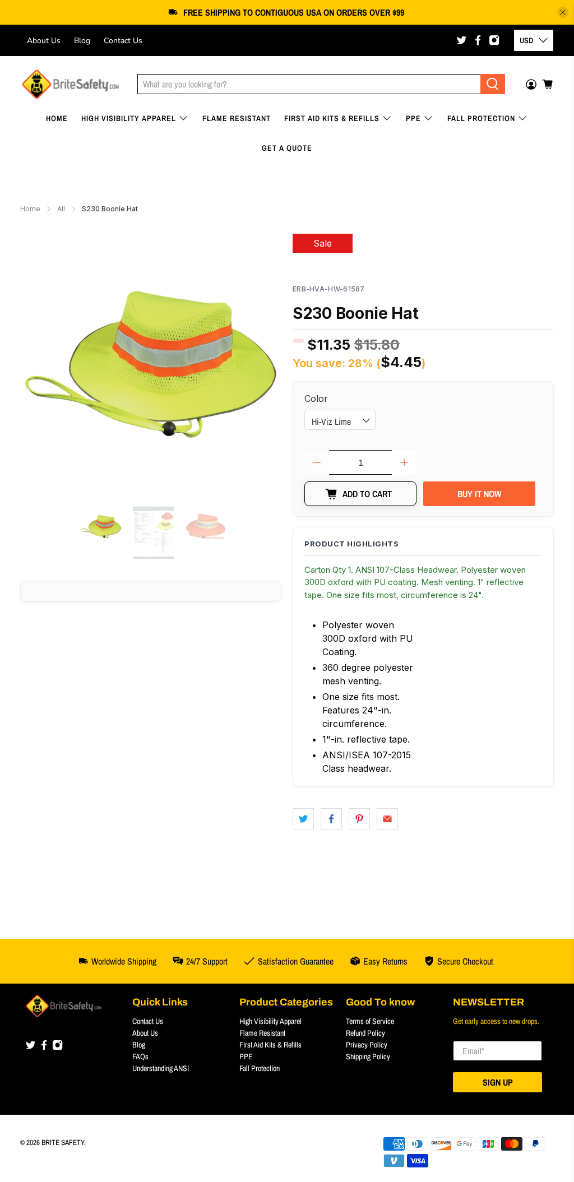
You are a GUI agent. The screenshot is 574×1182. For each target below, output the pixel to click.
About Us (44, 40)
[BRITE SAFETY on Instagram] (494, 40)
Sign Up (498, 1082)
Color (316, 398)
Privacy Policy (366, 1045)
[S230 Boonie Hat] (150, 364)
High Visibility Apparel (128, 118)
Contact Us (123, 40)
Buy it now (479, 494)
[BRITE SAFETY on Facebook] (478, 40)
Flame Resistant (236, 118)
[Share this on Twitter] (303, 818)
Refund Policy (365, 1033)
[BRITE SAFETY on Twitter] (461, 40)
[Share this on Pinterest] (359, 818)
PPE (413, 118)
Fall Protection (481, 118)
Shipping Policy (368, 1056)
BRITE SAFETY (62, 1142)
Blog (82, 40)
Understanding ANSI (160, 1068)
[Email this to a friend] (387, 818)
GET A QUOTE (287, 148)
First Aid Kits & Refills (331, 118)
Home (57, 118)
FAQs (140, 1056)
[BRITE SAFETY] (70, 84)
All (61, 209)
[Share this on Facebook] (331, 818)
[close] (562, 12)
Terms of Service (370, 1021)
